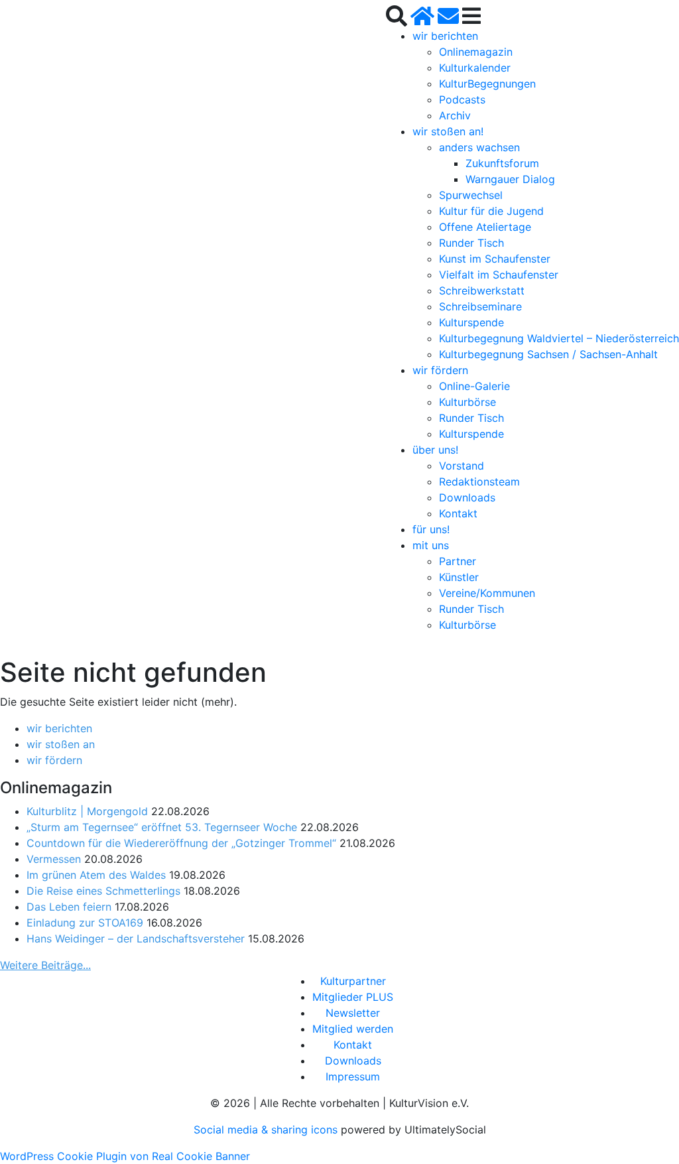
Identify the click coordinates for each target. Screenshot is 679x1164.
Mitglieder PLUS (352, 996)
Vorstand (461, 465)
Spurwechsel (471, 195)
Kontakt (458, 513)
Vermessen (54, 859)
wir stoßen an (61, 744)
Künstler (459, 577)
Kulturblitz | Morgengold (87, 811)
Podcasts (462, 99)
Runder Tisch (471, 242)
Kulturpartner (353, 981)
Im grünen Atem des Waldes (96, 874)
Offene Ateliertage (485, 226)
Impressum (353, 1076)
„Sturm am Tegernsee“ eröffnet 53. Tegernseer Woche (162, 827)
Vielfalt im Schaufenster (498, 274)
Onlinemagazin (476, 51)
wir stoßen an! (447, 131)
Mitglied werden (352, 1028)
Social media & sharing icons (267, 1129)
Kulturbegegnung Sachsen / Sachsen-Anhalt (548, 354)
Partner (457, 561)
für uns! (431, 529)
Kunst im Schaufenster (494, 258)
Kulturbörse (467, 402)
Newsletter (353, 1012)
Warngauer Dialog (510, 179)
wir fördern (440, 370)
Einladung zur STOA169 (85, 922)
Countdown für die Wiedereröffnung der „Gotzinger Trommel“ (181, 843)
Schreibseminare (480, 306)
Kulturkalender (475, 67)
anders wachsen (479, 147)
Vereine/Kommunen (487, 593)
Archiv (455, 115)
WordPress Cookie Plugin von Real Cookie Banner (125, 1156)
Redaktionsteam (479, 481)
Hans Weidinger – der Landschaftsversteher (136, 938)
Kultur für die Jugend (491, 211)
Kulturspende (471, 322)
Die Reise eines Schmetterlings (103, 890)
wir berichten (445, 35)
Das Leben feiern (69, 906)
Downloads (467, 497)
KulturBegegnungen (487, 83)
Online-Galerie (474, 386)
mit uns (430, 545)
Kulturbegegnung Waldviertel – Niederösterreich (559, 338)
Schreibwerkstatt (482, 290)
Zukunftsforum (502, 163)
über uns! (435, 449)
